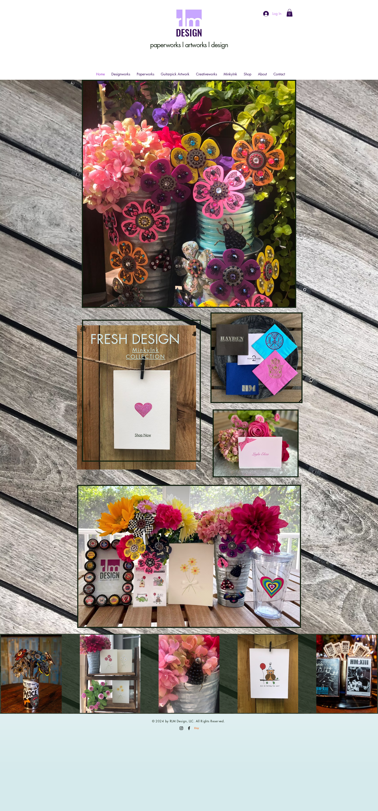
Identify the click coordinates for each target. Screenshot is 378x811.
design (219, 44)
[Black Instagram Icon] (181, 728)
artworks (196, 44)
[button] (289, 13)
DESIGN (189, 32)
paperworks (165, 44)
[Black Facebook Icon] (189, 728)
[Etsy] (196, 728)
